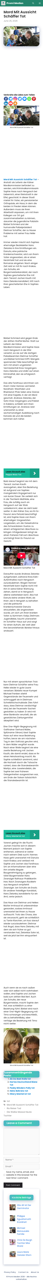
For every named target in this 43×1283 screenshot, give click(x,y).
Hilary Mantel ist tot (20, 1094)
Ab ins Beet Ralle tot (20, 1078)
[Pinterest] (34, 99)
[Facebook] (6, 99)
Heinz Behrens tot (19, 1090)
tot (8, 1101)
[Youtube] (10, 103)
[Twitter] (20, 99)
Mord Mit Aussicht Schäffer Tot (20, 179)
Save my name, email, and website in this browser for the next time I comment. (21, 1175)
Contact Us (23, 1272)
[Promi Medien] (3, 3)
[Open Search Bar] (33, 3)
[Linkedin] (6, 103)
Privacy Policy (10, 1272)
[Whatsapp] (29, 99)
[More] (15, 103)
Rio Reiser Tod (14, 1108)
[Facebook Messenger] (24, 99)
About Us (35, 1272)
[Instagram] (15, 99)
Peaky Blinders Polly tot (22, 1088)
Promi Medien (15, 3)
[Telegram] (10, 99)
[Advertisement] (21, 71)
